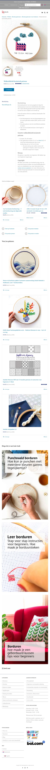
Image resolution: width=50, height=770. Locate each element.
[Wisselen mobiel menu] (47, 12)
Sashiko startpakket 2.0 (9, 429)
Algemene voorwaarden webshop (35, 684)
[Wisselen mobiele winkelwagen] (42, 12)
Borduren (5, 681)
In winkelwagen (9, 89)
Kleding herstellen (7, 693)
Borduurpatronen (16, 17)
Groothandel (30, 697)
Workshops (5, 706)
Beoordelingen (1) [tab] (6, 104)
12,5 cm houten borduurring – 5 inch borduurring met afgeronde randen (12, 211)
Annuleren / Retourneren (33, 693)
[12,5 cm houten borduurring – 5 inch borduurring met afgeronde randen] (13, 195)
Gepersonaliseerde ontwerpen (10, 700)
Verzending (30, 690)
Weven (4, 697)
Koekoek (4, 17)
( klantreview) (25, 83)
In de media (30, 700)
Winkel (9, 17)
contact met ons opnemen (24, 168)
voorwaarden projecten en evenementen (37, 687)
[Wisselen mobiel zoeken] (44, 12)
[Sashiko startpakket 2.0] (25, 410)
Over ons (5, 731)
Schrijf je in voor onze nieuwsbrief (11, 740)
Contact (5, 749)
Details (22, 219)
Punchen (5, 684)
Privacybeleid (30, 681)
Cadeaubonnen (6, 703)
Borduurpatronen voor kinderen (30, 17)
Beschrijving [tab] (5, 101)
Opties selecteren (30, 217)
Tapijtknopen (6, 690)
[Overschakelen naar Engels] (42, 4)
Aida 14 (41, 140)
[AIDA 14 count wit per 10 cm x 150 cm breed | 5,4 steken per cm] (37, 195)
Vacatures (5, 734)
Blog (4, 737)
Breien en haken (7, 687)
